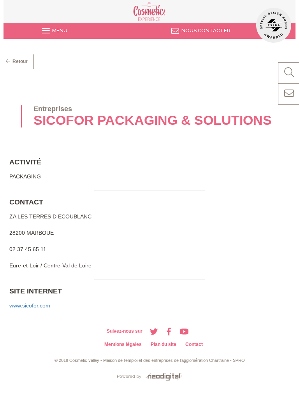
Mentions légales (123, 344)
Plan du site (163, 344)
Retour (19, 61)
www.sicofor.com (29, 305)
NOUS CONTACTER (204, 30)
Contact (194, 344)
